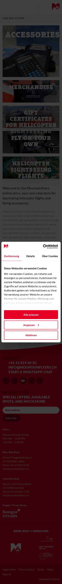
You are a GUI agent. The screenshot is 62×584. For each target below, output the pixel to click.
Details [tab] (30, 256)
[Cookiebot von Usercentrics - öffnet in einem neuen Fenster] (43, 246)
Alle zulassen (31, 314)
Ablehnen (31, 335)
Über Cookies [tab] (50, 256)
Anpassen (29, 324)
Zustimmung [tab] (11, 256)
